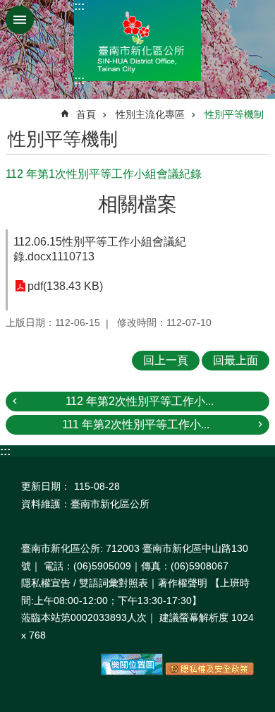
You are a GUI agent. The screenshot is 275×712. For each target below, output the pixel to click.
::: (79, 6)
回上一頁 (165, 360)
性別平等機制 (234, 114)
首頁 (86, 114)
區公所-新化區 (137, 40)
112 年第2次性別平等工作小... (140, 401)
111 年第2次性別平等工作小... (135, 424)
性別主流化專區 (150, 114)
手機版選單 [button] (20, 20)
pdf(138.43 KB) (65, 286)
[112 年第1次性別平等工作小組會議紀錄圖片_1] (132, 671)
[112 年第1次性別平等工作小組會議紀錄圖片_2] (210, 671)
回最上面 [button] (235, 360)
